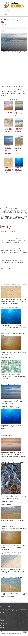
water (3, 30)
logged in (9, 228)
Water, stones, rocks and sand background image (14, 284)
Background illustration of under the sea (11, 408)
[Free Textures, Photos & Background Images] (14, 8)
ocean (14, 27)
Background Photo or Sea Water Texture (11, 577)
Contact (2, 625)
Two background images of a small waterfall (12, 462)
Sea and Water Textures (7, 24)
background (4, 27)
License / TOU (4, 627)
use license (20, 616)
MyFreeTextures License (7, 268)
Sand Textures (4, 552)
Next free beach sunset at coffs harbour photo (13, 437)
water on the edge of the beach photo (11, 554)
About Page (3, 623)
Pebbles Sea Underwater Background (11, 359)
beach (10, 27)
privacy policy (23, 634)
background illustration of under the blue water (13, 307)
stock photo (23, 27)
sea (18, 27)
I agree (24, 632)
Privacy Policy (4, 630)
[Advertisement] (14, 70)
